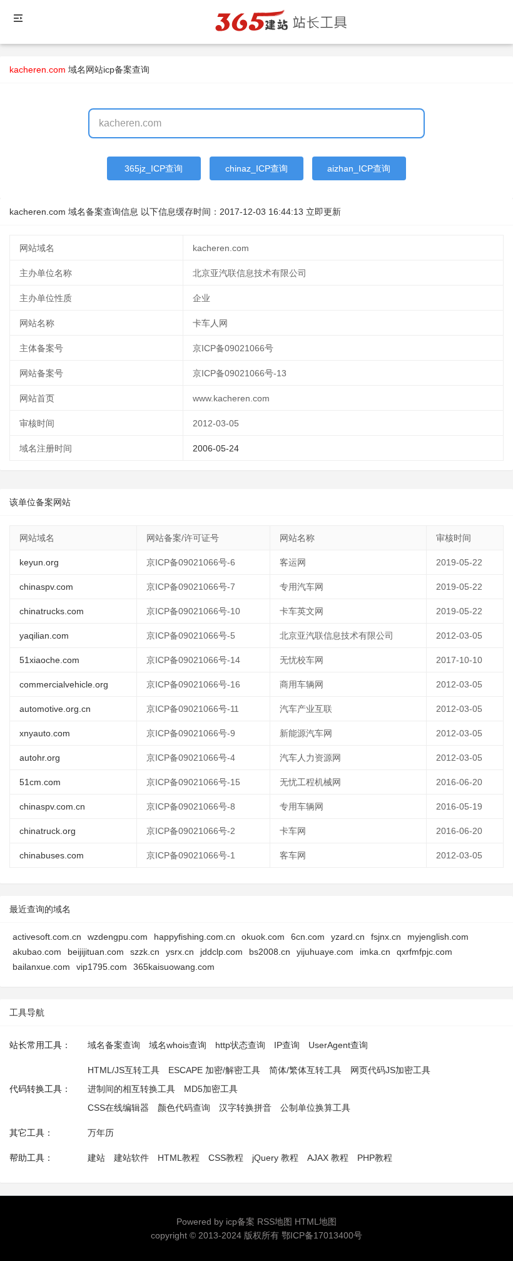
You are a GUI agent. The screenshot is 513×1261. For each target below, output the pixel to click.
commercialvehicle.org (63, 684)
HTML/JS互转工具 (124, 1070)
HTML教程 (179, 1158)
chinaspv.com (46, 587)
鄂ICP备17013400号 (322, 1235)
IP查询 (287, 1045)
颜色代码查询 (184, 1108)
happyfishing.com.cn (194, 937)
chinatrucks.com (51, 611)
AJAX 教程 (327, 1158)
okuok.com (263, 937)
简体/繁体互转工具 (305, 1070)
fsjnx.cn (386, 937)
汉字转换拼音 (245, 1108)
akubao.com (37, 952)
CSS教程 (225, 1158)
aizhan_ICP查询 (358, 168)
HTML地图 (316, 1222)
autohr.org (39, 758)
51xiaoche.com (49, 660)
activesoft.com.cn (47, 937)
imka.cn (375, 952)
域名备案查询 (114, 1045)
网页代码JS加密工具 (390, 1070)
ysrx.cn (180, 952)
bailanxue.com (41, 967)
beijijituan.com (96, 952)
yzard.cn (348, 937)
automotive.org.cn (55, 709)
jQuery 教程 (275, 1158)
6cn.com (308, 937)
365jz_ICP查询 (153, 168)
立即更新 (323, 212)
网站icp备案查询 (118, 69)
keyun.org (39, 562)
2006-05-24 (216, 448)
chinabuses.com (51, 855)
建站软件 (131, 1158)
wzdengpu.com (118, 937)
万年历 (101, 1133)
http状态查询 (240, 1045)
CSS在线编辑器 (118, 1108)
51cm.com (40, 782)
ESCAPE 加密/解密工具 (214, 1070)
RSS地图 (274, 1222)
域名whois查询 (177, 1045)
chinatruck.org (47, 831)
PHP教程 (374, 1158)
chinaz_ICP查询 (256, 168)
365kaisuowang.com (174, 967)
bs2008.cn (269, 952)
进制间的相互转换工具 (131, 1089)
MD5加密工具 (211, 1089)
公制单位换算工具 (315, 1108)
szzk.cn (145, 952)
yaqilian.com (44, 635)
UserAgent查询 (338, 1045)
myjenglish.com (438, 937)
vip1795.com (101, 967)
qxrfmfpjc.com (424, 952)
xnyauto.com (44, 733)
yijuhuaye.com (325, 952)
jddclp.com (221, 952)
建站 (96, 1158)
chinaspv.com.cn (52, 806)
